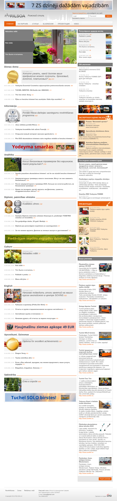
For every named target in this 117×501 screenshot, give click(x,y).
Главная (9, 24)
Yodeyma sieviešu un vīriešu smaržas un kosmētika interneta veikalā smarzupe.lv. (90, 99)
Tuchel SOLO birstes (87, 333)
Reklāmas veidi (29, 490)
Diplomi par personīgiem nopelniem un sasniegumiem (36, 226)
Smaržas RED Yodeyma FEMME (91, 194)
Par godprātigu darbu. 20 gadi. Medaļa (30, 221)
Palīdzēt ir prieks (21, 274)
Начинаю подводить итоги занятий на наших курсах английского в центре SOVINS (48, 294)
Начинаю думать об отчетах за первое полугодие (35, 318)
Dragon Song (20, 353)
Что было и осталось (14, 54)
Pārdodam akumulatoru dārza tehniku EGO (88, 425)
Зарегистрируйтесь (79, 13)
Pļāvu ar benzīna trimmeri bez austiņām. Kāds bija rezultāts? (38, 99)
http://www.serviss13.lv (87, 279)
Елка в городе (30, 381)
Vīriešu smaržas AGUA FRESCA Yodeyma (98, 220)
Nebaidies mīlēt (11, 31)
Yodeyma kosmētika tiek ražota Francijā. (31, 129)
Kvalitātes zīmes (31, 204)
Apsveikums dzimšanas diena (97, 131)
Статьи (35, 24)
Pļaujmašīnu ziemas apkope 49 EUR (86, 265)
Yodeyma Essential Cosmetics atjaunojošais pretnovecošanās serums (42, 85)
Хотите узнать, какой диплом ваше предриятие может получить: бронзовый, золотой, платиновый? (46, 76)
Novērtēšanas (10, 490)
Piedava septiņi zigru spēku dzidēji (87, 286)
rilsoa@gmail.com (48, 494)
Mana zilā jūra (20, 279)
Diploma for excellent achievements (40, 341)
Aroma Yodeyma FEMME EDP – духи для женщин (90, 77)
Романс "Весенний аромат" (97, 121)
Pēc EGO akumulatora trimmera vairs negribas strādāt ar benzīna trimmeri (43, 138)
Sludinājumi (48, 24)
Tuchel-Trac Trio (85, 378)
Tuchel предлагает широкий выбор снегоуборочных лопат (88, 352)
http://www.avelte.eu (86, 327)
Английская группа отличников (28, 314)
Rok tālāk (9, 43)
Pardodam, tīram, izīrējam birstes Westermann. (85, 460)
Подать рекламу (105, 479)
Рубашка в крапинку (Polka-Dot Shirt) (30, 305)
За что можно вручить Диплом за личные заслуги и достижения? (41, 230)
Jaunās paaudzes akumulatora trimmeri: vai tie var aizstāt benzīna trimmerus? (45, 173)
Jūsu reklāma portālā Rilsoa (26, 125)
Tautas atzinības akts (23, 358)
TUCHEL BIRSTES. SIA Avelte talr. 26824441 (32, 90)
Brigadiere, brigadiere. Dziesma (27, 368)
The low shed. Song (23, 95)
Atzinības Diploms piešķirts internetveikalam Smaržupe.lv (97, 143)
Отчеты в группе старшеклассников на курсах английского (39, 309)
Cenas (19, 490)
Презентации (64, 24)
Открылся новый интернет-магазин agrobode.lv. (34, 134)
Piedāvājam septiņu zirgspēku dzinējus (94, 179)
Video (76, 24)
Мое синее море (85, 57)
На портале (23, 24)
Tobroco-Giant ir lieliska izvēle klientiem (88, 402)
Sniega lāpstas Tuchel (87, 306)
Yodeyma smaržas (85, 91)
